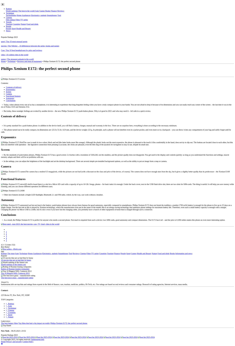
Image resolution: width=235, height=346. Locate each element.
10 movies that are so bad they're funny (16, 260)
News (8, 31)
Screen (8, 92)
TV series (24, 20)
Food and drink (32, 24)
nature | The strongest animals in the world (17, 59)
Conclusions (10, 101)
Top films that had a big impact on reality (34, 323)
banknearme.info (37, 339)
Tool (59, 15)
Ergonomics (10, 89)
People (8, 26)
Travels (9, 22)
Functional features (13, 96)
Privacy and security (14, 342)
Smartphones (52, 15)
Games (42, 11)
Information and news (183, 253)
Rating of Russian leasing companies (15, 269)
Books (47, 11)
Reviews (60, 11)
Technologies (11, 15)
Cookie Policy (27, 342)
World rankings (12, 11)
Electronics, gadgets (38, 15)
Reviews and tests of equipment (29, 61)
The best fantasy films (9, 323)
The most (11, 253)
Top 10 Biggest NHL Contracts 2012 (15, 273)
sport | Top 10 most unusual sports (14, 42)
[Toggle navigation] (2, 4)
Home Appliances (23, 15)
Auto (37, 11)
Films (18, 20)
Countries (16, 24)
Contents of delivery (14, 87)
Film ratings (10, 20)
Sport (14, 29)
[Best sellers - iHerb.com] (11, 249)
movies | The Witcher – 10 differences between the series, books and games (30, 46)
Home (3, 61)
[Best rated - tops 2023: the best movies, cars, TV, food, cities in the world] (30, 224)
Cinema (9, 18)
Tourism (9, 24)
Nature (23, 24)
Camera (9, 94)
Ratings (9, 9)
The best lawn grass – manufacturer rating (17, 278)
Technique (10, 13)
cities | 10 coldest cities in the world (14, 55)
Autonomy (10, 98)
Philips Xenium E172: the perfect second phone (68, 323)
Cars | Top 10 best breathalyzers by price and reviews (21, 50)
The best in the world (26, 11)
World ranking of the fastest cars (13, 265)
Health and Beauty (23, 29)
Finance (54, 11)
